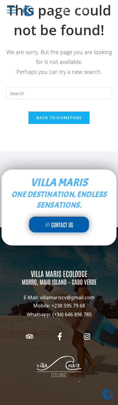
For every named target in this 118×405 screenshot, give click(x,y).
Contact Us (62, 224)
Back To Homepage (59, 117)
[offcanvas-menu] (11, 10)
